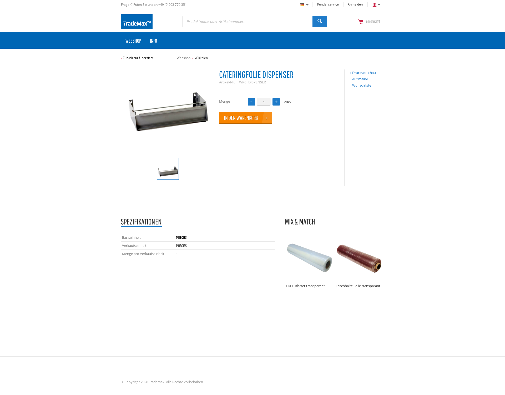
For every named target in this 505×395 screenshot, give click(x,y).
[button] (276, 102)
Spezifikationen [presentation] (141, 221)
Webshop (183, 58)
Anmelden (355, 4)
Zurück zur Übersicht (138, 58)
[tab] (141, 222)
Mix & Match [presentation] (300, 221)
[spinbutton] (264, 101)
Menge (224, 101)
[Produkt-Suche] (319, 21)
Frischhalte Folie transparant (358, 285)
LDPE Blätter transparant (305, 285)
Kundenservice (328, 4)
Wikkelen (201, 58)
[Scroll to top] (494, 389)
